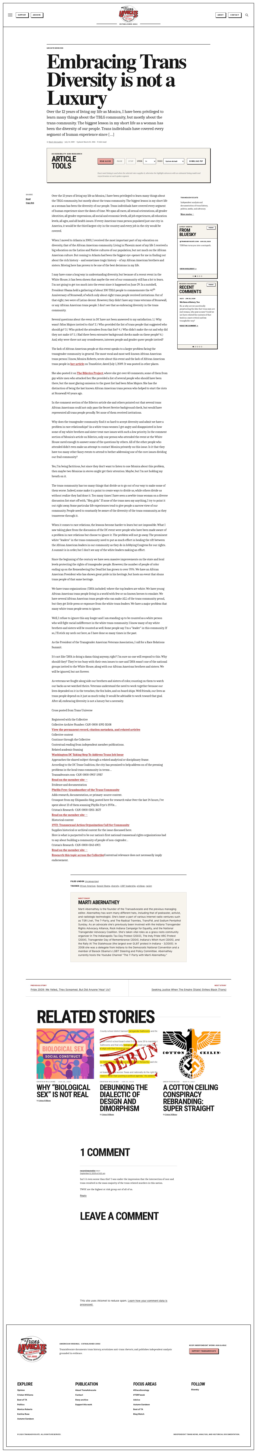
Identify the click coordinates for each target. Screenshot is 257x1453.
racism (149, 886)
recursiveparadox (87, 1171)
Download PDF (196, 161)
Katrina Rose (23, 1414)
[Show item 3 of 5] (197, 276)
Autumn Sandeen (25, 1419)
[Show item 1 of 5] (193, 276)
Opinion (21, 1390)
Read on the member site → (70, 779)
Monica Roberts (24, 1409)
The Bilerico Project (90, 373)
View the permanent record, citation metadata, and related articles (96, 729)
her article (77, 364)
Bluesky (195, 1389)
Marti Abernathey (56, 142)
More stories (186, 214)
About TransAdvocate (85, 1390)
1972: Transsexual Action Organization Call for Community (90, 825)
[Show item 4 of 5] (199, 276)
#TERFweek (139, 1395)
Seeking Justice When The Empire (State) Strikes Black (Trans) (189, 989)
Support (22, 15)
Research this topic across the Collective (78, 855)
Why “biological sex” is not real (63, 1091)
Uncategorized (55, 48)
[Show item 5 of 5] (201, 276)
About (221, 15)
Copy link (30, 203)
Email (28, 199)
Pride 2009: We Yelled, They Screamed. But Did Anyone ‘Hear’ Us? (71, 989)
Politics (20, 1404)
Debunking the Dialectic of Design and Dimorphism (123, 1098)
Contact (234, 15)
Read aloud (105, 161)
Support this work (83, 1404)
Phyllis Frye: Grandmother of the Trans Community (85, 790)
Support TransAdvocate (204, 1351)
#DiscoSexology (141, 1390)
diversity (115, 886)
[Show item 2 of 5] (195, 276)
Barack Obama (103, 886)
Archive (37, 15)
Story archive (81, 1400)
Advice (136, 1400)
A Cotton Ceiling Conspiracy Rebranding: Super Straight (190, 1098)
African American (88, 886)
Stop (130, 161)
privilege (141, 886)
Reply (83, 1195)
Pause (119, 161)
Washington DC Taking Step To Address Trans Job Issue (88, 754)
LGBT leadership (128, 886)
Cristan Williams (46, 1082)
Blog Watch (138, 1414)
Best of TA (22, 1400)
